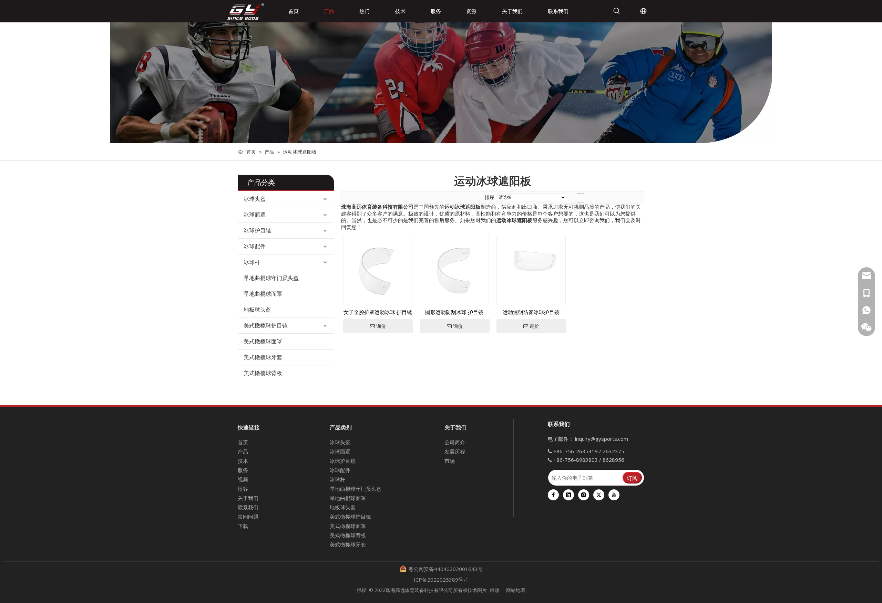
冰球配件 (255, 246)
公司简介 (454, 442)
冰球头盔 (255, 198)
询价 (381, 326)
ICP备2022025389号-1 (441, 579)
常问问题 (248, 516)
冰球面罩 (255, 214)
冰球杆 (252, 262)
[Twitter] (598, 494)
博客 (243, 488)
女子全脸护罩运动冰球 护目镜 (377, 312)
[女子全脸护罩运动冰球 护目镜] (377, 270)
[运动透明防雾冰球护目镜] (531, 258)
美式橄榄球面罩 (263, 341)
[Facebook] (553, 494)
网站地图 (515, 590)
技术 (243, 460)
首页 (243, 442)
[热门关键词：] (617, 11)
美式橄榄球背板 (263, 373)
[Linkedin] (568, 494)
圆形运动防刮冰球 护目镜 (454, 312)
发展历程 (454, 451)
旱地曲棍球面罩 (263, 294)
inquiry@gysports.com (601, 438)
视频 (243, 479)
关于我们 (248, 498)
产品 (243, 451)
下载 (243, 525)
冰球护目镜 (257, 230)
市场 (449, 460)
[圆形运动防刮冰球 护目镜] (454, 270)
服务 (243, 470)
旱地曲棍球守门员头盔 (271, 278)
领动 (494, 590)
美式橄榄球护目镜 (266, 325)
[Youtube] (613, 494)
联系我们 (248, 507)
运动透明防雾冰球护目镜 (531, 312)
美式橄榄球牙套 (263, 357)
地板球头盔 (257, 309)
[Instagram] (583, 494)
